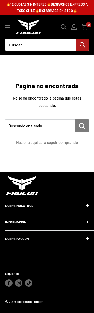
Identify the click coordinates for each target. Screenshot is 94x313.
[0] (84, 27)
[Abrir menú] (7, 27)
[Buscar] (82, 45)
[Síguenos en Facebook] (9, 283)
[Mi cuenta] (74, 27)
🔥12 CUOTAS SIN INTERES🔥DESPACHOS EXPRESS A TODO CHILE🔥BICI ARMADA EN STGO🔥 (47, 7)
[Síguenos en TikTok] (28, 283)
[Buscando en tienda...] (82, 125)
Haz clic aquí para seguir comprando (47, 142)
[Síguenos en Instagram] (18, 283)
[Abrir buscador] (64, 27)
